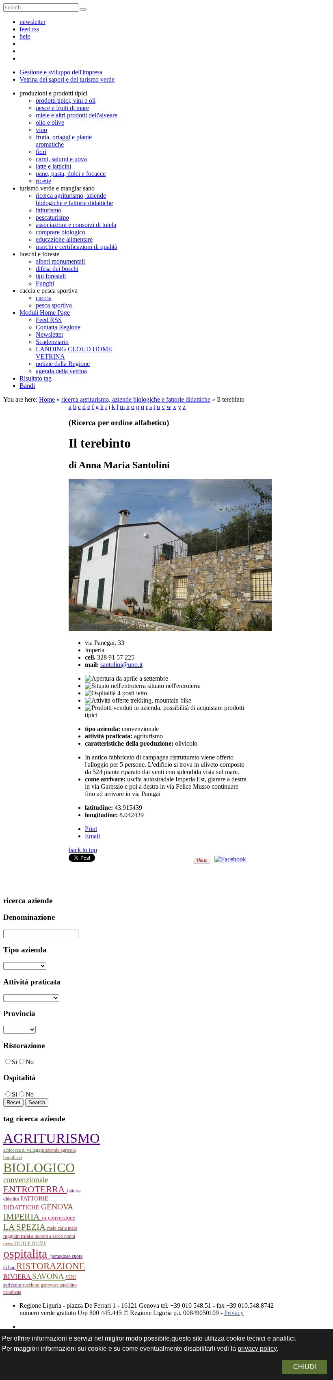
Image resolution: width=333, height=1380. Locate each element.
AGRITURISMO (51, 1138)
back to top (83, 849)
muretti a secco (49, 1236)
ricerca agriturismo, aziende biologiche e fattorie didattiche (135, 399)
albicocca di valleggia (24, 1150)
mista (28, 1236)
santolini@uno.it (121, 664)
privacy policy (257, 1348)
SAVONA (48, 1276)
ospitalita (26, 1253)
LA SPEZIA (25, 1227)
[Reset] (83, 9)
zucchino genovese (41, 1285)
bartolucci (12, 1157)
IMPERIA (22, 1216)
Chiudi (304, 1366)
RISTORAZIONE (50, 1266)
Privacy (234, 1312)
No (30, 1061)
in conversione (58, 1218)
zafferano (12, 1285)
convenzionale (25, 1179)
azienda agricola (60, 1150)
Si (14, 1061)
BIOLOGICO (39, 1168)
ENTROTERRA (35, 1189)
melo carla (57, 1228)
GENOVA (57, 1206)
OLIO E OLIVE (30, 1243)
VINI (70, 1277)
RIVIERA (17, 1277)
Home (47, 399)
